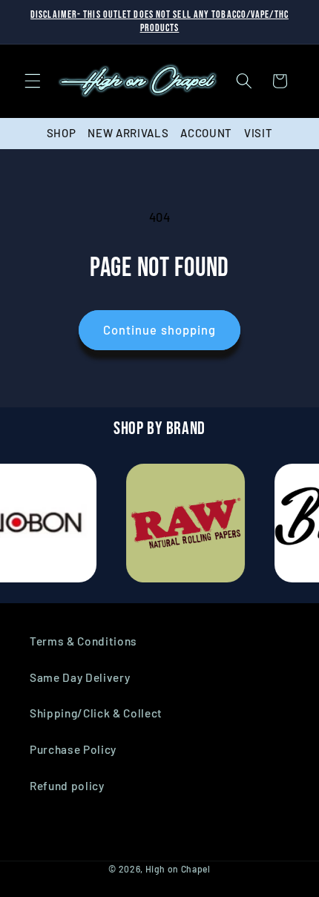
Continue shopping (160, 329)
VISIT (258, 132)
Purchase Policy (73, 749)
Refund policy (67, 785)
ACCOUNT (206, 132)
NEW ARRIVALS (128, 132)
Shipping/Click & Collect (96, 713)
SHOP (61, 132)
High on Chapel (178, 869)
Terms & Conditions (83, 641)
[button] (32, 81)
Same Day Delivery (80, 677)
